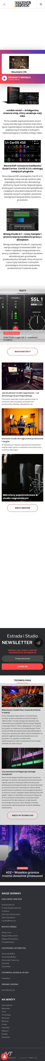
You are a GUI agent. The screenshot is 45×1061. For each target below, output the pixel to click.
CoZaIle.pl (5, 911)
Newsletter (6, 1037)
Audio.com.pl (6, 932)
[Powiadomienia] (4, 1056)
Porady (4, 1024)
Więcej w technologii (22, 815)
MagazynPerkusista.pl (10, 939)
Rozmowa (5, 1018)
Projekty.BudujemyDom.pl (11, 908)
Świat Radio (6, 966)
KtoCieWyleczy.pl (8, 990)
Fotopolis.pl (6, 978)
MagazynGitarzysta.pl (10, 936)
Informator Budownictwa (11, 914)
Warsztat (5, 1021)
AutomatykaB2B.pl (9, 957)
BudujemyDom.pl (8, 905)
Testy (22, 290)
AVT (31, 1058)
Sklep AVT (11, 1058)
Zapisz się (22, 666)
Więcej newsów (22, 508)
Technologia (22, 680)
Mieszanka (6, 1008)
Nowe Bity (5, 1028)
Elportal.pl (5, 963)
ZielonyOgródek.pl (8, 917)
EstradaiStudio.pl (8, 942)
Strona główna (7, 1005)
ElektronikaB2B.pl (8, 954)
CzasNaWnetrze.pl (9, 921)
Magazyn (5, 1031)
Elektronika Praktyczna (10, 960)
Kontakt (5, 1034)
